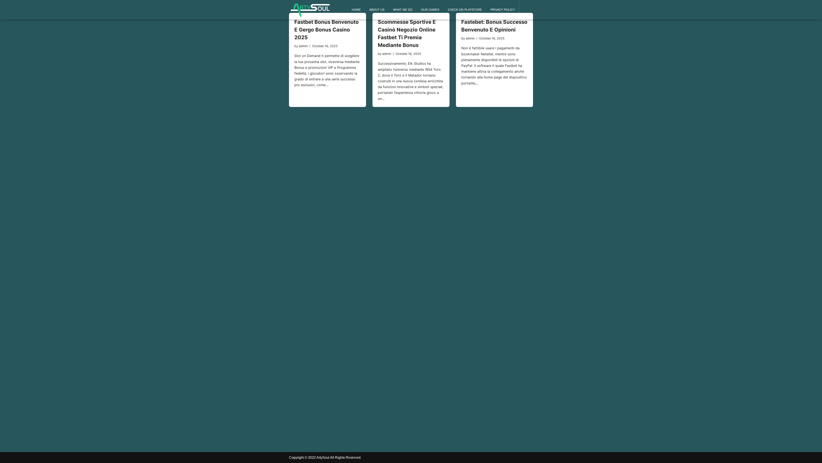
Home (356, 9)
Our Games (430, 9)
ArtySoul (323, 457)
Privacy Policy (502, 9)
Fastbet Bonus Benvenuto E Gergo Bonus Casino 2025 (326, 30)
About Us (376, 9)
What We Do (402, 9)
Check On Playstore (465, 9)
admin (303, 46)
